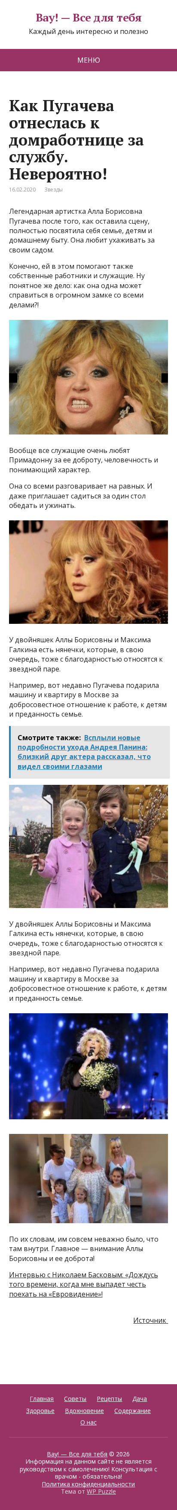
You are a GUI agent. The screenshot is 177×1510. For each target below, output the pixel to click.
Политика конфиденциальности (88, 1484)
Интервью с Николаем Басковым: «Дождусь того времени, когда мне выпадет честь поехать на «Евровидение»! (83, 1284)
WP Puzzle (101, 1491)
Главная (42, 1399)
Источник (150, 1320)
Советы (75, 1399)
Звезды (53, 189)
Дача (139, 1399)
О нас (88, 1422)
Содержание (132, 1411)
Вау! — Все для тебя (88, 17)
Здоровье (40, 1411)
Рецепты (109, 1399)
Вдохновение (84, 1411)
